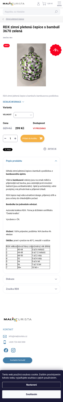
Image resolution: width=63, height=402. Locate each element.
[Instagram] (12, 349)
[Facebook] (5, 349)
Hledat (56, 12)
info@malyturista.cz (18, 336)
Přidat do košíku (29, 138)
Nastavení (31, 384)
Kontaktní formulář (17, 360)
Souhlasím (31, 394)
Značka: (7, 37)
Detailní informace (12, 102)
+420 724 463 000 (17, 342)
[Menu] (59, 3)
